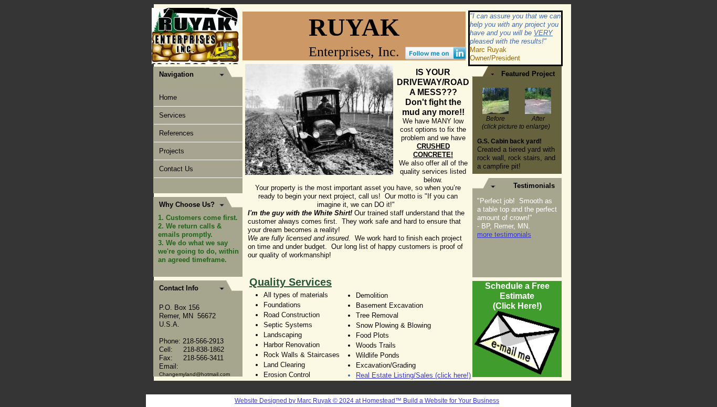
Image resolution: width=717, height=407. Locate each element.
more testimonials (504, 234)
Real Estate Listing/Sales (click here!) (413, 375)
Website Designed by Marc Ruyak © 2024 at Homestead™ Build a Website (341, 400)
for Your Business (473, 400)
